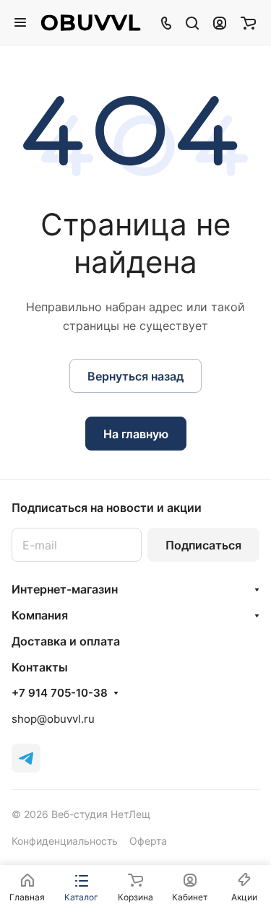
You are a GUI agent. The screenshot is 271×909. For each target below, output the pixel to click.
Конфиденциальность (65, 841)
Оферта (148, 841)
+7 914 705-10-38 (60, 693)
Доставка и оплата (66, 641)
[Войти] (219, 22)
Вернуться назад (135, 376)
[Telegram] (26, 758)
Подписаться (203, 545)
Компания (40, 615)
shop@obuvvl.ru (53, 719)
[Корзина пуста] (248, 22)
